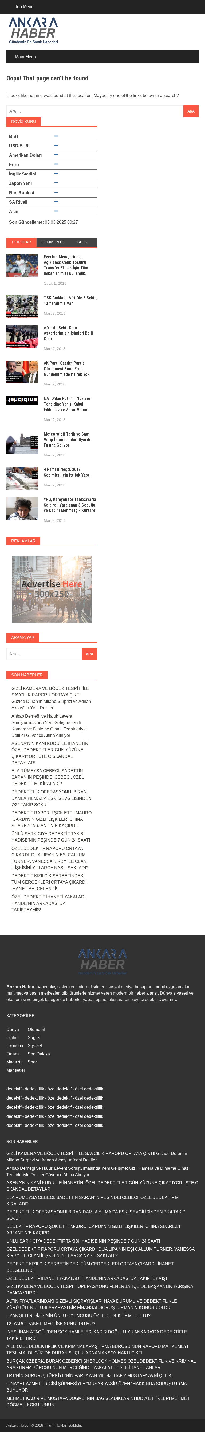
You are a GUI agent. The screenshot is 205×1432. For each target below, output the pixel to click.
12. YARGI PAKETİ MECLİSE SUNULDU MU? (50, 1323)
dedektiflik (34, 1089)
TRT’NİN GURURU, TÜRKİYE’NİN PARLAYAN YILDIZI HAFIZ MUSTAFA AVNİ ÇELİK (89, 1375)
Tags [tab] (82, 242)
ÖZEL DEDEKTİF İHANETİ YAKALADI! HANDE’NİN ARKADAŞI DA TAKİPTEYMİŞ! (48, 903)
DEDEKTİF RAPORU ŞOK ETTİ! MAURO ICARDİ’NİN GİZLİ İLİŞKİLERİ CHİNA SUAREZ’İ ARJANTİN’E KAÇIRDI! (51, 819)
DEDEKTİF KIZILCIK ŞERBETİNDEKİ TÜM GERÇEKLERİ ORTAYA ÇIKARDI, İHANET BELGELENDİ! (49, 882)
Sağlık (34, 1037)
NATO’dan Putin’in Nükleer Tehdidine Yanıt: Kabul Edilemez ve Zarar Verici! (67, 404)
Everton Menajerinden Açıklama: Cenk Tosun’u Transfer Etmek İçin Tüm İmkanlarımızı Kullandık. (66, 265)
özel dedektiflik (89, 1089)
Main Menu (25, 56)
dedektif (13, 1089)
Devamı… (168, 999)
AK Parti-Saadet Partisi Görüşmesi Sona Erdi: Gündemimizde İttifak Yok (67, 369)
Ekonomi (14, 1045)
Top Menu (24, 6)
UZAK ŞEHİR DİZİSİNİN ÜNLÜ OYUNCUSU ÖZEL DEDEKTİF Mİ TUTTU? (78, 1315)
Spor (32, 1062)
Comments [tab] (52, 242)
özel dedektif (60, 1089)
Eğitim (12, 1037)
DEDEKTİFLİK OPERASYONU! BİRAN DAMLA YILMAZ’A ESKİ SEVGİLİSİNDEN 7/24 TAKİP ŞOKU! (51, 798)
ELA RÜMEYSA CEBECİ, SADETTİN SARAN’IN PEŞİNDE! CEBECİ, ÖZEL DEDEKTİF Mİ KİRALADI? (47, 777)
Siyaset (35, 1045)
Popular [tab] (21, 242)
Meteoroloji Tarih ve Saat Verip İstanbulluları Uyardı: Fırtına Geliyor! (67, 440)
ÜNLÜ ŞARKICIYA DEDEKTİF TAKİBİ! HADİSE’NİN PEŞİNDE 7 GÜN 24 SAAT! (83, 1241)
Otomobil (36, 1029)
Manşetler (15, 1070)
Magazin (14, 1062)
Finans (12, 1054)
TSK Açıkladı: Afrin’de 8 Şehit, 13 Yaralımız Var (70, 300)
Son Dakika (39, 1054)
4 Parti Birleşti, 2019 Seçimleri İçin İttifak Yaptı (67, 472)
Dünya (12, 1029)
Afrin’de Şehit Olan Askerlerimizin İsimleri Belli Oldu (68, 333)
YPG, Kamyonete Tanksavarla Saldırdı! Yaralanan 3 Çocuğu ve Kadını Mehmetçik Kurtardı (70, 505)
